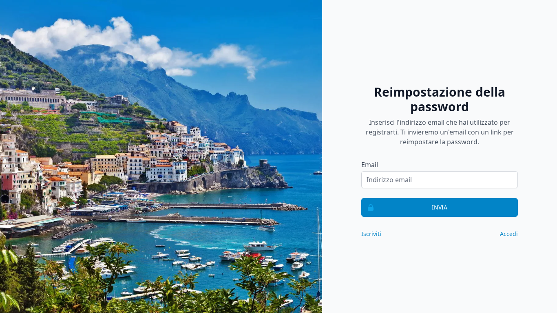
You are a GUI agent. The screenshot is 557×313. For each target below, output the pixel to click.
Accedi (509, 234)
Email (369, 164)
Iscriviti (371, 234)
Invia (439, 207)
